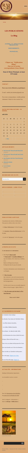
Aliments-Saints (8, 162)
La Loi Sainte (7, 166)
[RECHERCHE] (24, 179)
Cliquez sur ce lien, (14, 355)
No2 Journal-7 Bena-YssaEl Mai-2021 (13, 150)
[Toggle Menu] (22, 443)
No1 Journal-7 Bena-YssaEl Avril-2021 (13, 154)
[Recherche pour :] (12, 179)
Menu (25, 6)
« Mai (7, 138)
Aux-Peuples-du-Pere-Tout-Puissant (13, 158)
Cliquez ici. (16, 359)
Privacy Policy (5, 449)
